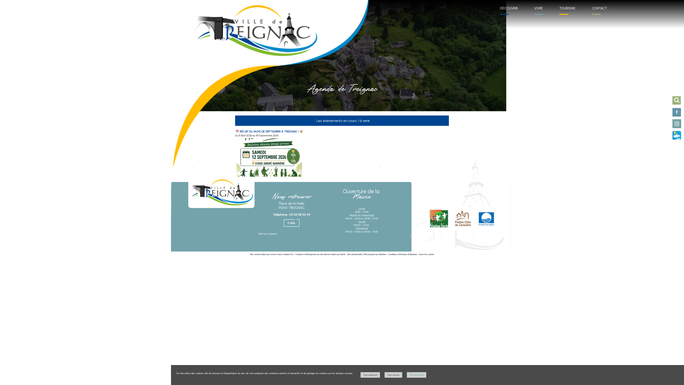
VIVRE (538, 8)
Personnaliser (417, 375)
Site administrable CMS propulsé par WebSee (366, 254)
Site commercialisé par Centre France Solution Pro (272, 254)
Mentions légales (267, 233)
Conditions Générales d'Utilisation (402, 254)
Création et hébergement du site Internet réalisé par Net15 (320, 254)
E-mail (292, 223)
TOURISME (567, 8)
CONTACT (599, 8)
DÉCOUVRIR (509, 8)
